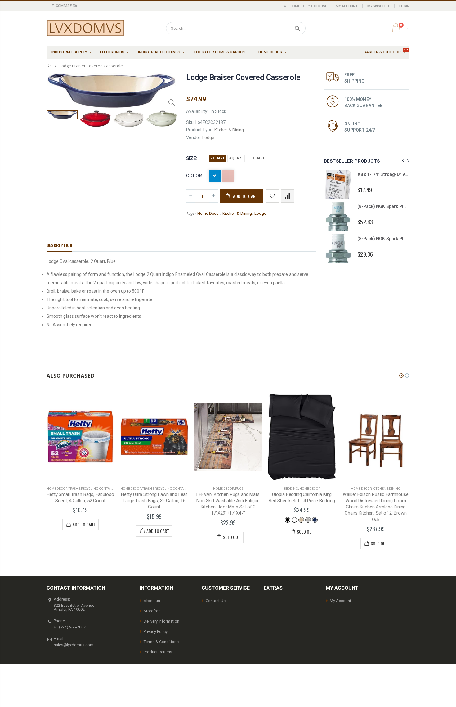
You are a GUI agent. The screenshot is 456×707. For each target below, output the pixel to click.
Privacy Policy (156, 631)
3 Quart (236, 158)
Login (404, 6)
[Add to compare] (287, 196)
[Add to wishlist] (272, 196)
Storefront (153, 611)
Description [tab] (59, 245)
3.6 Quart (256, 158)
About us (152, 600)
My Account (347, 6)
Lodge (260, 213)
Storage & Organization (386, 488)
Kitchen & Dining (237, 213)
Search (298, 28)
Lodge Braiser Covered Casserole (243, 77)
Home (49, 66)
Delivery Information (161, 621)
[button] (401, 375)
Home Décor (208, 213)
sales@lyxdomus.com (73, 644)
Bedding (217, 488)
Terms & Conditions (161, 641)
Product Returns (158, 652)
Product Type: (199, 129)
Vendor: (193, 137)
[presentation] (53, 120)
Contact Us (216, 600)
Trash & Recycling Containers (93, 488)
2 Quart (217, 158)
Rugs (165, 488)
